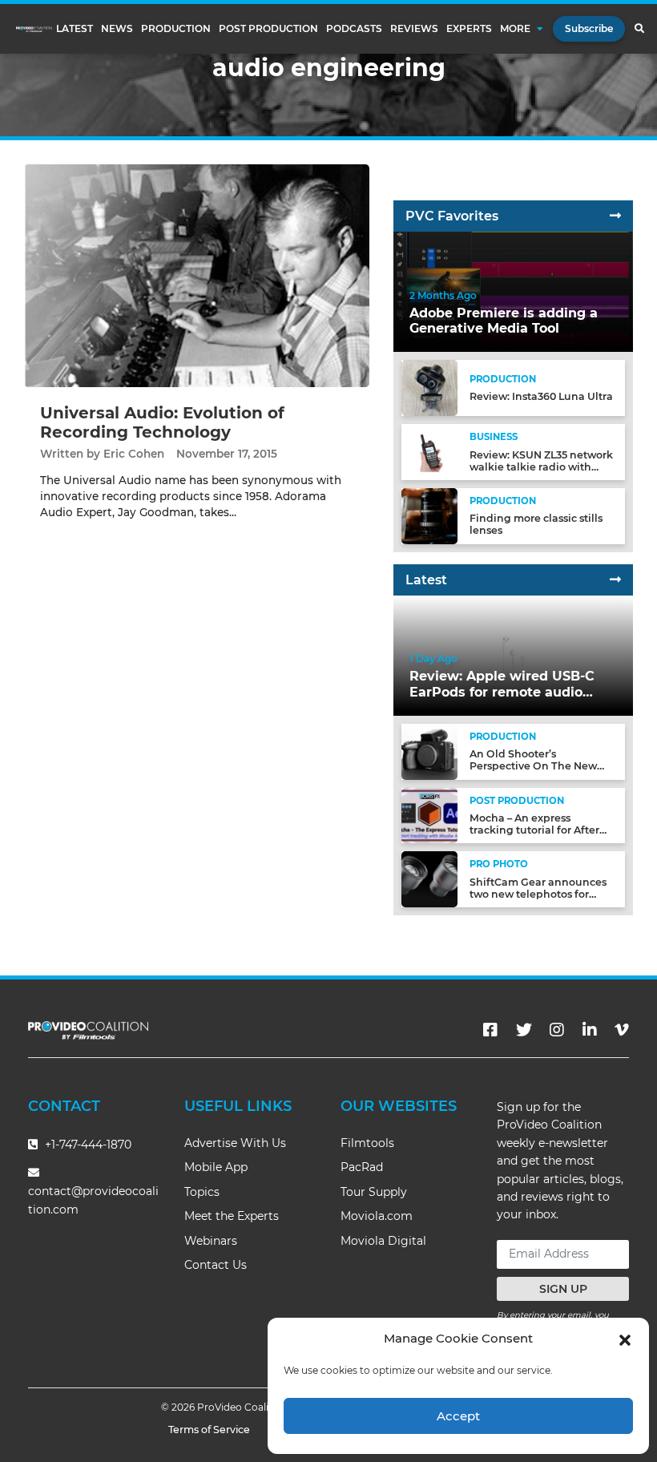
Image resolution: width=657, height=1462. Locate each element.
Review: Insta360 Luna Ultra (541, 396)
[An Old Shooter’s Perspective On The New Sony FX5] (429, 750)
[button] (625, 1339)
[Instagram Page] (557, 1030)
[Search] (639, 29)
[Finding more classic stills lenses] (429, 515)
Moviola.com (377, 1216)
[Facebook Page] (490, 1030)
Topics (202, 1192)
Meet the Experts (231, 1216)
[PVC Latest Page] (615, 580)
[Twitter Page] (524, 1030)
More (515, 29)
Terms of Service (209, 1430)
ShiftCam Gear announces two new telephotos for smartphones (538, 894)
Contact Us (215, 1265)
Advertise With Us (235, 1143)
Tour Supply (374, 1192)
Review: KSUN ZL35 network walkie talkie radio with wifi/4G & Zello (541, 467)
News (117, 29)
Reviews (414, 29)
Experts (469, 29)
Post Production (268, 29)
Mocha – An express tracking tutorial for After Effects (534, 830)
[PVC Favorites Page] (615, 216)
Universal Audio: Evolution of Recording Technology (162, 422)
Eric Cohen (133, 453)
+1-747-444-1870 (86, 1144)
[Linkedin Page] (589, 1030)
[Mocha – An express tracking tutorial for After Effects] (429, 815)
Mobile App (216, 1167)
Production (176, 29)
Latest (74, 29)
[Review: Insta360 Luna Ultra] (429, 387)
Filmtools (367, 1143)
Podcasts (354, 29)
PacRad (362, 1167)
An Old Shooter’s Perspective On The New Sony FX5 (533, 766)
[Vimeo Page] (622, 1030)
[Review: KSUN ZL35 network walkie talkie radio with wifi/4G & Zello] (429, 451)
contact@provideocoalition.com (93, 1200)
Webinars (210, 1241)
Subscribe (589, 28)
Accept (458, 1416)
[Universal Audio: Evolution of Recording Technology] (196, 275)
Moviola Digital (383, 1241)
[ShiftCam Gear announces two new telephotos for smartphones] (429, 879)
